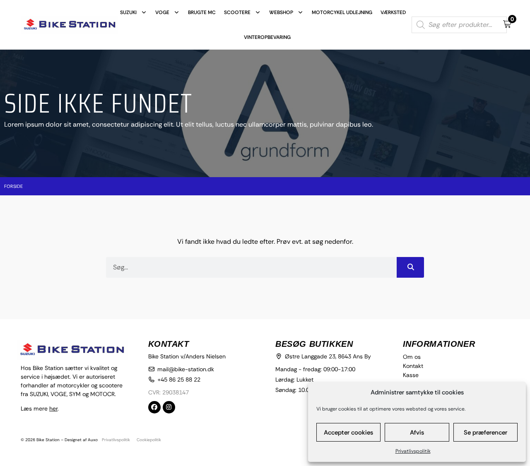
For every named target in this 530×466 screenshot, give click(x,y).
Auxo (93, 439)
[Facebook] (154, 407)
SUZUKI (128, 12)
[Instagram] (169, 407)
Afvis (417, 432)
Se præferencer (485, 432)
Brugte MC (202, 12)
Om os (412, 356)
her (53, 408)
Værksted (393, 12)
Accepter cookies (348, 432)
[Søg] (410, 267)
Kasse (411, 375)
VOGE (162, 12)
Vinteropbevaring (267, 37)
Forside (13, 186)
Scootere (237, 12)
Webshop (281, 12)
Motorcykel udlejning (342, 12)
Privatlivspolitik (413, 451)
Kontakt (413, 366)
